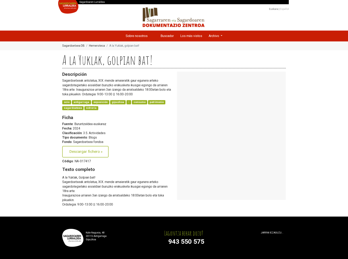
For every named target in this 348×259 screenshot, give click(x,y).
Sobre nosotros (137, 36)
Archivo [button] (214, 36)
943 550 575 (186, 241)
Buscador (167, 36)
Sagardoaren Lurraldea (92, 2)
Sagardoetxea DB (73, 45)
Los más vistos (191, 36)
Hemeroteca (97, 45)
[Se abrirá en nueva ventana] (262, 237)
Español (284, 9)
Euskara (274, 9)
